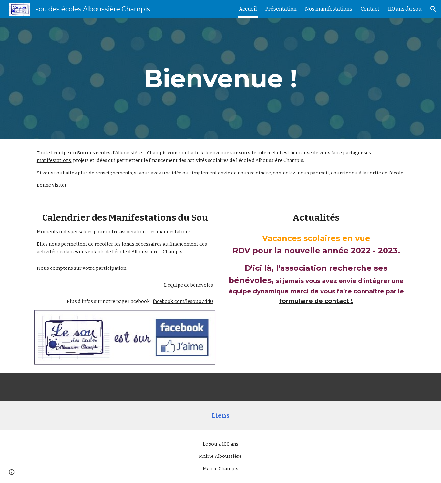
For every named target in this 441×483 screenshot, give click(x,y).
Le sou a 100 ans (220, 444)
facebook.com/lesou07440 (183, 301)
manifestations (54, 160)
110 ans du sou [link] (405, 9)
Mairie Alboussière (220, 456)
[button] (433, 9)
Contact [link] (370, 9)
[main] (220, 78)
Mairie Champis (220, 469)
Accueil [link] (248, 9)
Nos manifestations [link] (328, 9)
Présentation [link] (281, 9)
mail (324, 173)
